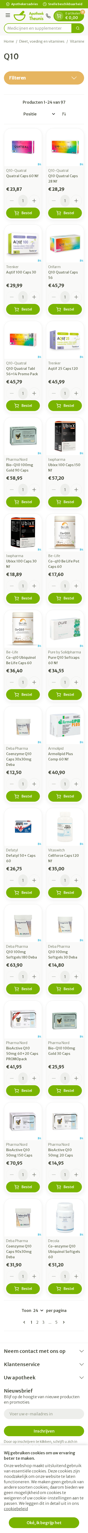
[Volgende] (62, 1322)
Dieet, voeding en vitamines (42, 41)
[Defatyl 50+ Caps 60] (23, 827)
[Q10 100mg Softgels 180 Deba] (23, 923)
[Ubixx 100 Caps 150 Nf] (65, 436)
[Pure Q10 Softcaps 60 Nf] (65, 629)
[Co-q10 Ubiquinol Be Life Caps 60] (23, 629)
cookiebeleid (16, 1508)
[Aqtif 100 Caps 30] (23, 243)
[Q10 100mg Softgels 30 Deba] (65, 923)
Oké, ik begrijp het (44, 1522)
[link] (25, 1322)
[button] (44, 78)
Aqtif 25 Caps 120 (63, 368)
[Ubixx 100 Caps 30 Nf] (23, 532)
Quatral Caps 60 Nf (22, 176)
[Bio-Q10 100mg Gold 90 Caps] (23, 436)
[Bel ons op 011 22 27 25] (48, 15)
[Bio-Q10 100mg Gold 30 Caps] (65, 1019)
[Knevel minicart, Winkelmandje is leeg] (59, 16)
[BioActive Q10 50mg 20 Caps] (65, 1121)
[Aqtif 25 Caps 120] (65, 340)
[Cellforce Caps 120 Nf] (65, 827)
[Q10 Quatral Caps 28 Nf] (65, 147)
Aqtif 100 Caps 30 (21, 272)
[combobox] (38, 28)
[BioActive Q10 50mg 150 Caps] (23, 1121)
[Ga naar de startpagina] (29, 16)
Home (9, 41)
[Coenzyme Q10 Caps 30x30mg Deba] (23, 725)
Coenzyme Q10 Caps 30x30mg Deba (19, 759)
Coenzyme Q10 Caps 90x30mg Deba (19, 1251)
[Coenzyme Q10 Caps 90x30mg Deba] (23, 1217)
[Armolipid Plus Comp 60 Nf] (65, 725)
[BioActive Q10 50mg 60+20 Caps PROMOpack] (23, 1019)
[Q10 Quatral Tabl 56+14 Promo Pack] (23, 340)
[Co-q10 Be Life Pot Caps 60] (65, 532)
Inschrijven (44, 1431)
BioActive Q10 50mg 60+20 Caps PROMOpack (22, 1053)
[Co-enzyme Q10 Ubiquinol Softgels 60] (65, 1217)
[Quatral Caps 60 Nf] (23, 147)
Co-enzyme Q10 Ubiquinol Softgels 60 (64, 1251)
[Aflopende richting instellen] (64, 114)
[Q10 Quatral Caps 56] (65, 243)
